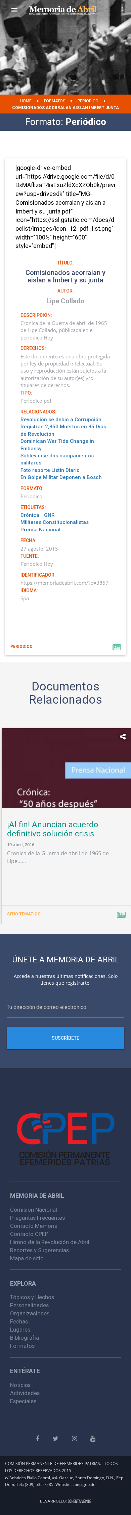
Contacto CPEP (29, 1234)
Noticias (20, 1385)
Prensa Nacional (40, 530)
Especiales (23, 1401)
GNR (49, 515)
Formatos (54, 101)
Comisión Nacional (33, 1209)
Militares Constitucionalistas (54, 522)
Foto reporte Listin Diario (50, 470)
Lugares (20, 1329)
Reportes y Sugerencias (39, 1250)
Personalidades (29, 1305)
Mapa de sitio (27, 1258)
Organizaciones (29, 1313)
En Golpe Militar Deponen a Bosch (61, 477)
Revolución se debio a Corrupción (60, 419)
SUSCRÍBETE (65, 1038)
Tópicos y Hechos (32, 1297)
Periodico (88, 101)
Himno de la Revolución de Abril (49, 1242)
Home (26, 101)
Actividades (25, 1393)
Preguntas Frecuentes (37, 1217)
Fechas (19, 1321)
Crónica (29, 515)
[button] (14, 10)
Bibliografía (24, 1337)
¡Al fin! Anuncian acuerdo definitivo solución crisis (52, 829)
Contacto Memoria (33, 1225)
